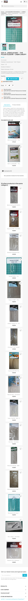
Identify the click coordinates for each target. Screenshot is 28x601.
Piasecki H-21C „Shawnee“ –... (14, 560)
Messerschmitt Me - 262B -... (14, 465)
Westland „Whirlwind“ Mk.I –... (14, 252)
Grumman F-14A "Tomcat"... (14, 347)
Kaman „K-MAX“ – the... (14, 299)
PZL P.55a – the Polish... (14, 442)
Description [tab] (7, 105)
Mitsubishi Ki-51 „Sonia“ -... (14, 513)
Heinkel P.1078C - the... (14, 276)
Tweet (9, 85)
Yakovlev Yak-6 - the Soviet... (14, 394)
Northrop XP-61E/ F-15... (14, 371)
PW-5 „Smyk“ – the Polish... (14, 536)
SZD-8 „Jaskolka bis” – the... (14, 140)
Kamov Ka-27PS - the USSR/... (14, 228)
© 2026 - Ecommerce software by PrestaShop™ (12, 599)
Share (5, 85)
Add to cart (13, 79)
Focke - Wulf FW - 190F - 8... (14, 418)
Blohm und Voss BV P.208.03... (14, 205)
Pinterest (12, 85)
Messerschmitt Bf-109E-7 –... (14, 489)
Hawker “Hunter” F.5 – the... (14, 323)
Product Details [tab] (16, 105)
